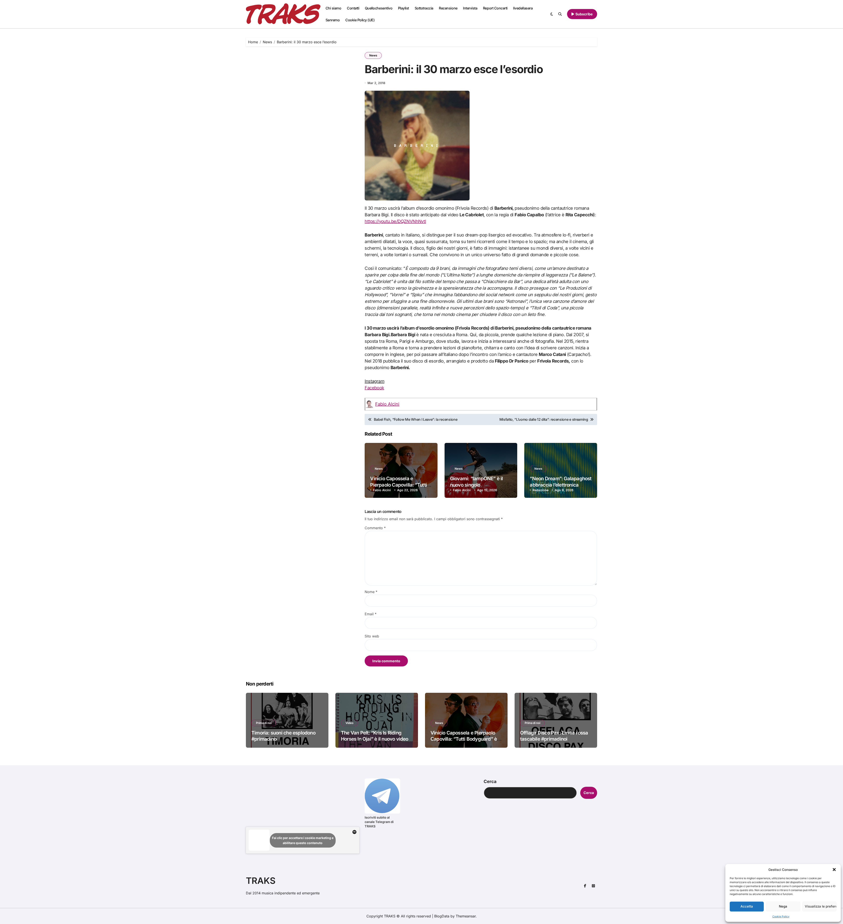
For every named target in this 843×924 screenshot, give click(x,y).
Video (349, 723)
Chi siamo (333, 8)
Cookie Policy (780, 916)
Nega (783, 906)
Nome (371, 592)
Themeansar (466, 916)
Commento (375, 528)
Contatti (353, 8)
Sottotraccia (424, 8)
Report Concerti (495, 8)
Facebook (374, 387)
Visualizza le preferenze (820, 906)
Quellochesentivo (378, 8)
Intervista (470, 8)
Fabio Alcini (387, 404)
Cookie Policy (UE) (360, 20)
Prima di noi (264, 723)
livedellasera (523, 8)
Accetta (746, 906)
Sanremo (333, 20)
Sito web (372, 636)
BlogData (441, 916)
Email (370, 614)
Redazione (540, 490)
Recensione (448, 8)
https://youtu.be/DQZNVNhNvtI (395, 221)
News (373, 55)
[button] (834, 869)
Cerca (490, 781)
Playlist (403, 8)
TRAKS (261, 880)
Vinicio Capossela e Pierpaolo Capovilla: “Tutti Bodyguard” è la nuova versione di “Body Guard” (466, 739)
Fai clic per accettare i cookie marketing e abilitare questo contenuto (302, 840)
